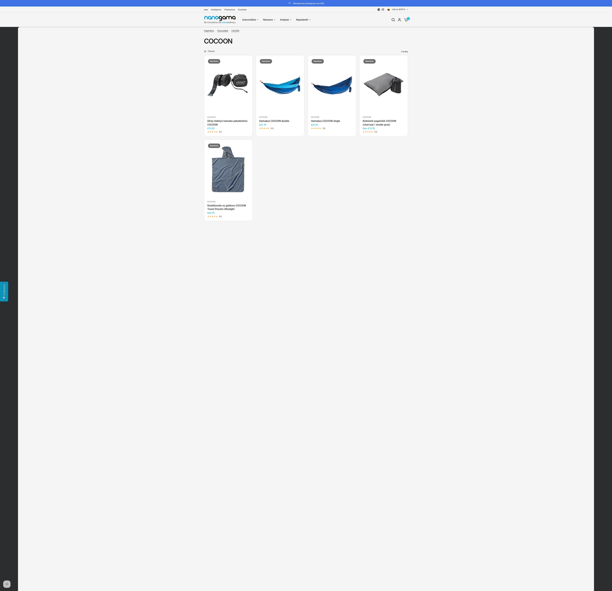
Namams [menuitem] (268, 19)
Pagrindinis (209, 31)
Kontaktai (242, 10)
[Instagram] (383, 9)
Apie (206, 10)
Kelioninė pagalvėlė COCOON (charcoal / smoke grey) (379, 122)
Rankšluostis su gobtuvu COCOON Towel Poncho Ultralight (226, 207)
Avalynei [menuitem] (284, 19)
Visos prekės (222, 31)
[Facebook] (379, 9)
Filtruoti (211, 51)
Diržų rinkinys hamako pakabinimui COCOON (227, 122)
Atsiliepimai (216, 10)
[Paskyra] (399, 20)
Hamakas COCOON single (325, 121)
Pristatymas (229, 10)
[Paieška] (393, 20)
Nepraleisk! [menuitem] (302, 19)
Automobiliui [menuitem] (249, 19)
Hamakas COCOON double (274, 121)
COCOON (235, 31)
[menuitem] (206, 9)
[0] (405, 20)
